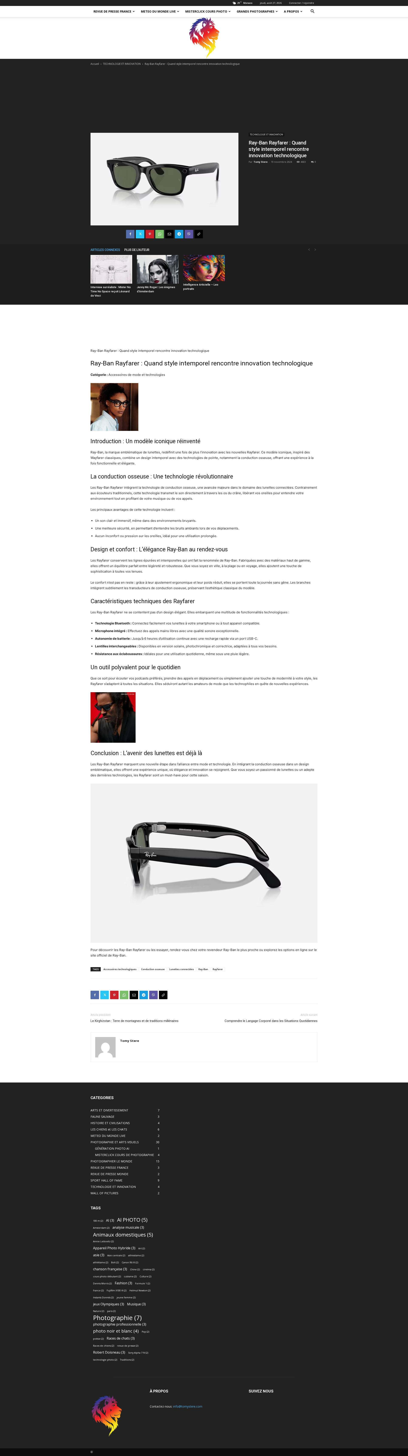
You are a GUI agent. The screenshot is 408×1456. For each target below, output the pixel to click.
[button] (312, 12)
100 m (98, 1220)
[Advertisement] (204, 98)
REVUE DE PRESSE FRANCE (112, 11)
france (98, 1290)
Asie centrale (116, 1255)
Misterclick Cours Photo (206, 11)
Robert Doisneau (109, 1352)
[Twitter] (140, 234)
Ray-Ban (203, 969)
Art (141, 1248)
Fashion (123, 1283)
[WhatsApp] (159, 234)
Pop (145, 1331)
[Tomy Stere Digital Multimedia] (204, 38)
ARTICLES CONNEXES (105, 250)
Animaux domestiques (123, 1234)
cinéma (148, 1269)
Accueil (95, 64)
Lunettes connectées (181, 969)
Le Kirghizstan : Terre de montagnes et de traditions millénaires (134, 1021)
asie (98, 1255)
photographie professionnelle (119, 1324)
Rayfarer (218, 969)
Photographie (117, 1318)
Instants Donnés (103, 1297)
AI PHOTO (132, 1219)
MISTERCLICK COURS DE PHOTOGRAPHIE (124, 1155)
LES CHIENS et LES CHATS (109, 1129)
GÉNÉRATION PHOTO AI (112, 1148)
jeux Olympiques (108, 1304)
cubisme (130, 1276)
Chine (135, 1269)
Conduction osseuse (153, 969)
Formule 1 (142, 1283)
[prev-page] (309, 249)
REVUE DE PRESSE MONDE (109, 1174)
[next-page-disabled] (315, 249)
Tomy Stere (261, 161)
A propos (291, 11)
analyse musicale (128, 1227)
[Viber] (189, 234)
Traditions (127, 1359)
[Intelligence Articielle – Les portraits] (204, 268)
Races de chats (121, 1338)
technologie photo (105, 1359)
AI (110, 1220)
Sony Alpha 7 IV (138, 1352)
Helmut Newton (139, 1290)
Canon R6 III (130, 1262)
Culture (145, 1276)
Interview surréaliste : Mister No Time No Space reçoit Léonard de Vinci (111, 291)
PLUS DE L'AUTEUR (136, 250)
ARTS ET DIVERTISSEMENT (109, 1110)
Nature (98, 1311)
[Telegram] (179, 234)
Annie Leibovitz (103, 1241)
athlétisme (100, 1262)
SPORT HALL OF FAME (106, 1180)
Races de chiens (103, 1345)
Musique (136, 1304)
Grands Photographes (255, 11)
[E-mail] (169, 234)
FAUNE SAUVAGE (102, 1117)
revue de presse (127, 1345)
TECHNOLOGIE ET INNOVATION (122, 64)
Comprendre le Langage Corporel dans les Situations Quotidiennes (271, 1021)
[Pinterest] (150, 234)
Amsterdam (101, 1227)
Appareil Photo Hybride (114, 1248)
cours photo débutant (107, 1276)
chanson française (110, 1269)
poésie (98, 1338)
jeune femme (126, 1297)
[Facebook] (130, 234)
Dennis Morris (102, 1283)
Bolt (115, 1262)
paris (111, 1311)
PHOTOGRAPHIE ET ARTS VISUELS (115, 1142)
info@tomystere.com (187, 1406)
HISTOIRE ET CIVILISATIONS (110, 1123)
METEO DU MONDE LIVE (158, 11)
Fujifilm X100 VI (116, 1290)
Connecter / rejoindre (301, 2)
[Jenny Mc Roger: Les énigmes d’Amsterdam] (157, 269)
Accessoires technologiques (119, 969)
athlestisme (136, 1255)
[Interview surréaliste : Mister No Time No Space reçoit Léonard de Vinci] (111, 269)
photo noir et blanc (116, 1331)
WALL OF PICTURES (104, 1193)
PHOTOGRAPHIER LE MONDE (111, 1161)
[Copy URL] (198, 234)
